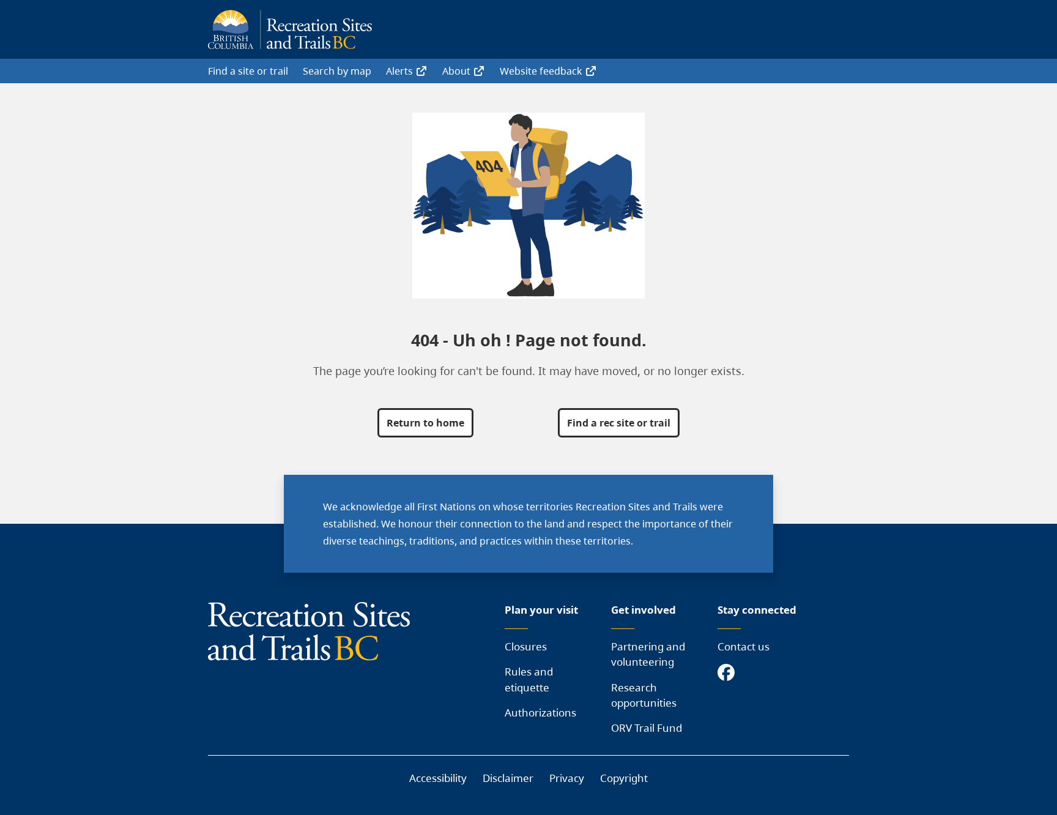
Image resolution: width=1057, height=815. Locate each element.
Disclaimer (508, 778)
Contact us (744, 646)
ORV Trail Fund (646, 728)
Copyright (624, 778)
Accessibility (438, 778)
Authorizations (540, 712)
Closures (526, 646)
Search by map (337, 71)
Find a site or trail (248, 71)
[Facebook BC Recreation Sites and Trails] (729, 673)
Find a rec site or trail (618, 423)
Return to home (425, 423)
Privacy (566, 778)
